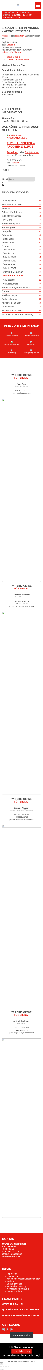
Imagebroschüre (14, 1291)
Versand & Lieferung (16, 1286)
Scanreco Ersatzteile (12, 310)
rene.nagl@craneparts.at (21, 393)
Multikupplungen (9, 295)
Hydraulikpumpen (10, 284)
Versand (11, 45)
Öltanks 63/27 (9, 268)
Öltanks (13, 12)
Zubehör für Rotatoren (12, 212)
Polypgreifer (7, 235)
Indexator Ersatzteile (11, 216)
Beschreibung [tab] (13, 57)
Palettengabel (8, 239)
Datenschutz (13, 1276)
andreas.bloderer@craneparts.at (21, 606)
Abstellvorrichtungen (11, 303)
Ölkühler (6, 291)
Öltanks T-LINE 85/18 (13, 272)
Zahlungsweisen (14, 1284)
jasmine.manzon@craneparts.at (21, 819)
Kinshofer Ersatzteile (12, 204)
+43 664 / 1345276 (21, 601)
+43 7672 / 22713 (21, 390)
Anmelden (6, 36)
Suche (5, 179)
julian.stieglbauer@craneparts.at (21, 1033)
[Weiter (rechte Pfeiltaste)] (3, 1369)
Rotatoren (6, 208)
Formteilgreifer (9, 227)
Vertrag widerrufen (21, 1335)
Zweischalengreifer (11, 223)
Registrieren (20, 36)
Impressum (12, 1274)
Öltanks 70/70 (9, 264)
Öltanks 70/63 (9, 261)
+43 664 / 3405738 (21, 814)
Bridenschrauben (10, 299)
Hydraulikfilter (8, 280)
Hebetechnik (8, 307)
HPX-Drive (7, 220)
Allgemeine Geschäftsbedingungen (23, 1279)
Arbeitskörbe (8, 243)
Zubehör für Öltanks (11, 52)
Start (5, 12)
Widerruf (11, 1281)
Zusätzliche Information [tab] (18, 59)
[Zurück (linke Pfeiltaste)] (1, 1369)
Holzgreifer (7, 231)
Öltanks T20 (9, 249)
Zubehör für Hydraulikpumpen (16, 287)
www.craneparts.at (11, 1256)
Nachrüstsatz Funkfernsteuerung (17, 314)
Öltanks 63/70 (9, 257)
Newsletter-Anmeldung (18, 1289)
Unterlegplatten (9, 201)
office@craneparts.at (12, 1254)
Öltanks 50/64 (9, 253)
